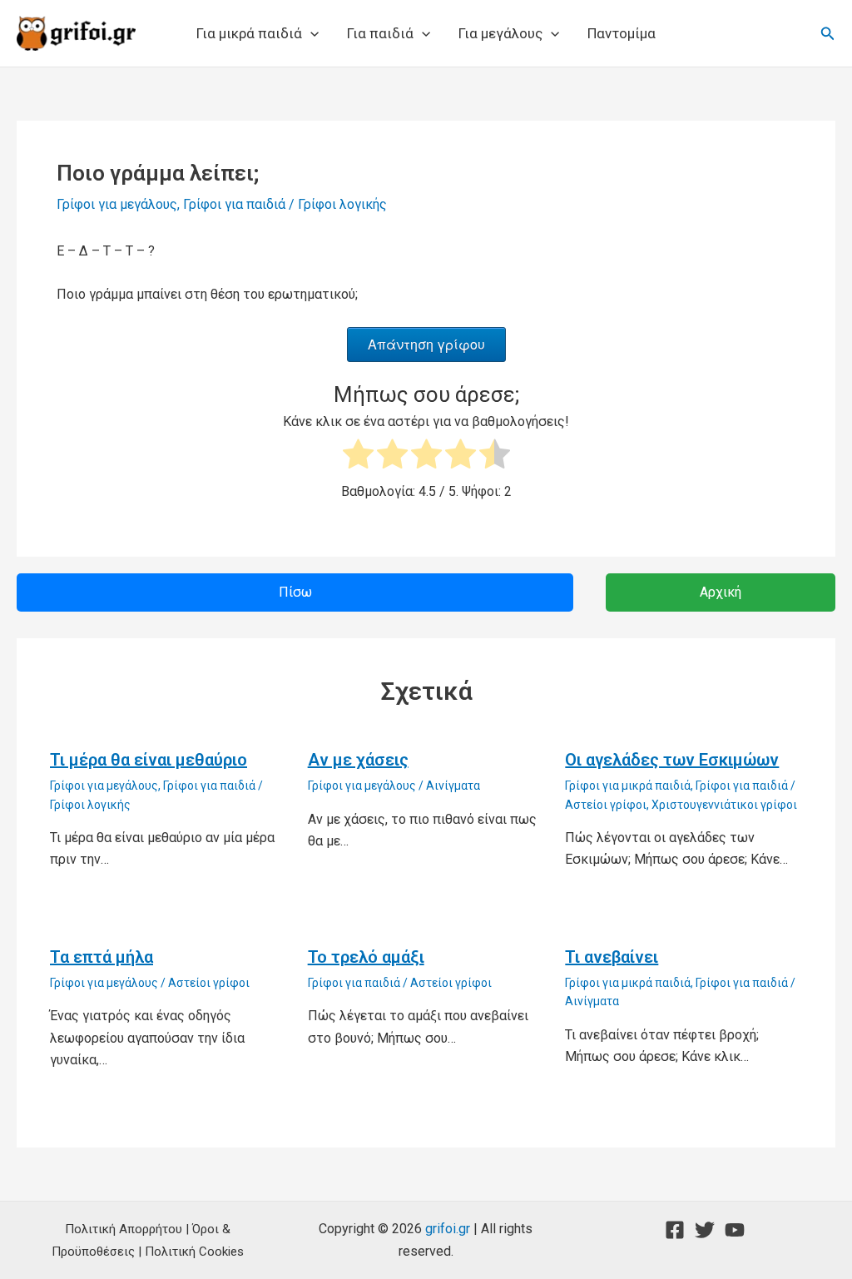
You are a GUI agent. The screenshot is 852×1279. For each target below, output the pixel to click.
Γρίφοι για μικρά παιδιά (628, 785)
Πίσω (295, 592)
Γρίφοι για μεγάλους (117, 204)
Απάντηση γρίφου (426, 344)
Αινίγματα (453, 785)
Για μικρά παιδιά (249, 33)
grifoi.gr (447, 1229)
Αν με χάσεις (358, 760)
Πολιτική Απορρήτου (123, 1229)
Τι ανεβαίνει (611, 957)
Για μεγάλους (500, 33)
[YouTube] (735, 1230)
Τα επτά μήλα (101, 957)
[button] (310, 33)
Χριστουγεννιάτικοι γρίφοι (724, 804)
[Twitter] (705, 1230)
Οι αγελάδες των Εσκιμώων (672, 760)
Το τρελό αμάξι (366, 957)
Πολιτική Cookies (194, 1251)
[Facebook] (675, 1230)
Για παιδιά (380, 33)
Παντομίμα (621, 33)
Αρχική (720, 592)
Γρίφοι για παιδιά (234, 204)
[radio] (358, 457)
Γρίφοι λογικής (342, 204)
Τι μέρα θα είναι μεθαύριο (148, 760)
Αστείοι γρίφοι (605, 804)
